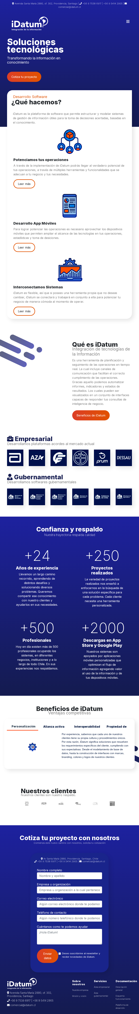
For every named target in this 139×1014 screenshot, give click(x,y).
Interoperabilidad (87, 726)
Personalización (23, 726)
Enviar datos (47, 956)
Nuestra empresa (80, 990)
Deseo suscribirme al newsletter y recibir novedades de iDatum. (81, 955)
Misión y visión (79, 996)
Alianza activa (53, 726)
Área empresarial (102, 987)
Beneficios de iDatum (91, 415)
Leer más (24, 184)
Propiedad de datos (117, 728)
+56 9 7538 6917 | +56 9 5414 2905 (31, 1000)
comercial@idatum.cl (23, 1005)
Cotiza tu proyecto (24, 77)
